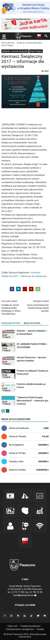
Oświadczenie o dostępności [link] (20, 629)
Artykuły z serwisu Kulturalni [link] (15, 51)
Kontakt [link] (40, 629)
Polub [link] (45, 436)
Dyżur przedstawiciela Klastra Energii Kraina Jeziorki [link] (38, 308)
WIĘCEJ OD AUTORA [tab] (32, 323)
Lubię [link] (46, 428)
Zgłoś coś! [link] (12, 626)
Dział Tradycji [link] (36, 51)
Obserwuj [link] (43, 445)
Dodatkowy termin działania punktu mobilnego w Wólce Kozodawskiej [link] (11, 309)
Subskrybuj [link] (42, 470)
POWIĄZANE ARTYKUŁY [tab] (11, 323)
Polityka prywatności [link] (30, 626)
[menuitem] (15, 51)
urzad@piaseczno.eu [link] (23, 595)
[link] (4, 36)
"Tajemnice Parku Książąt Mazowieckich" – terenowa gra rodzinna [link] (32, 400)
